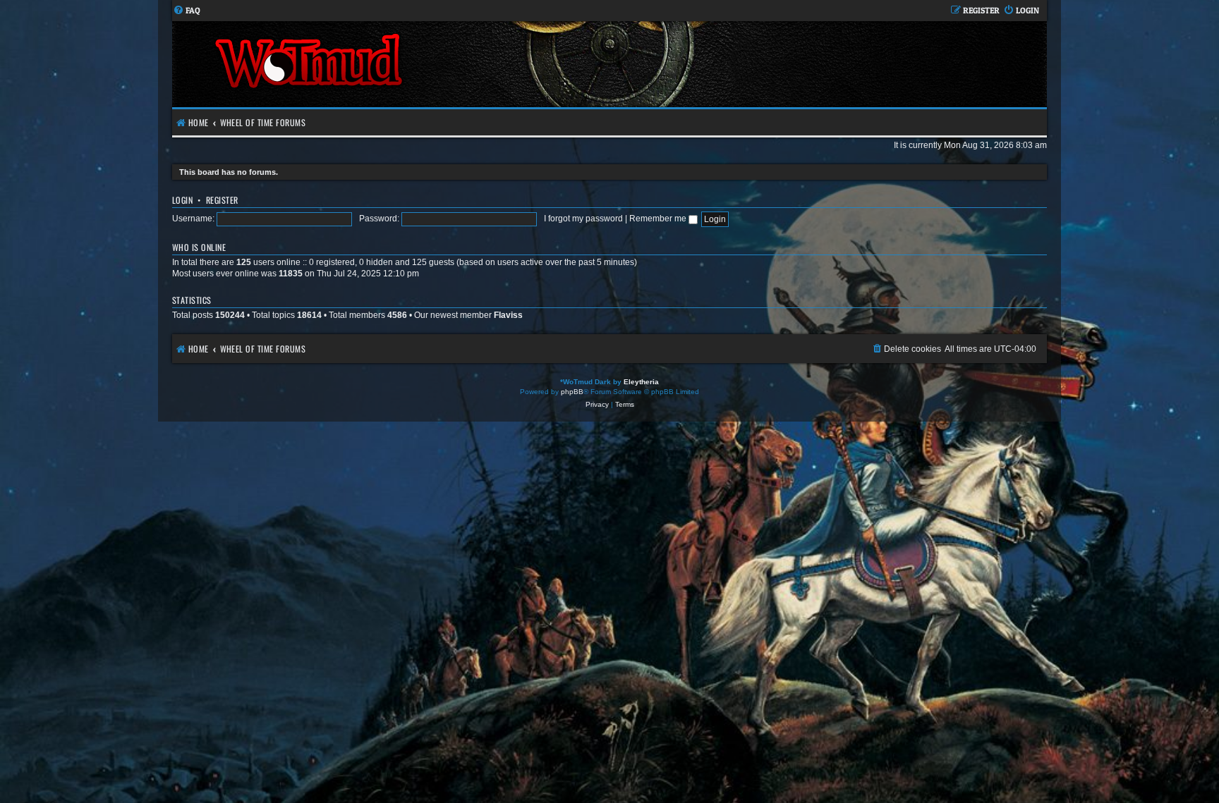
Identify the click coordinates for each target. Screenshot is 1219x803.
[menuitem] (186, 10)
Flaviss (508, 315)
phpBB (572, 392)
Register (222, 200)
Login (182, 200)
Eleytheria (641, 382)
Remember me (659, 218)
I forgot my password (583, 218)
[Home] (390, 64)
